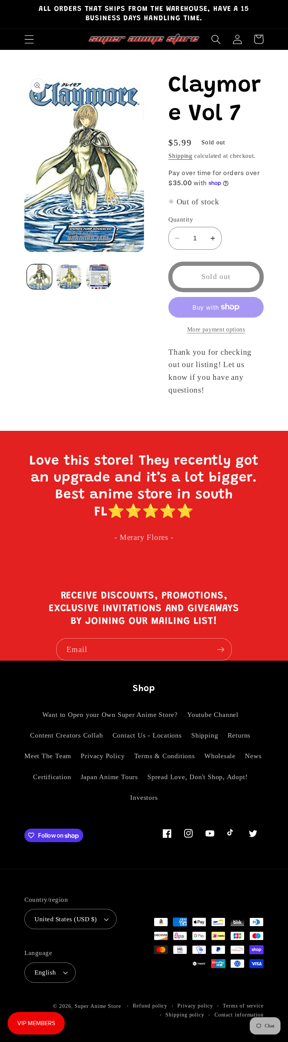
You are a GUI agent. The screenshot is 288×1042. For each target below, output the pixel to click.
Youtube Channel (212, 714)
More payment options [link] (216, 329)
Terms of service (243, 1006)
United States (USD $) (65, 919)
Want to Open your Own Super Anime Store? (110, 714)
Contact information (239, 1015)
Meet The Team (47, 756)
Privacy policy (195, 1006)
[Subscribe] (220, 649)
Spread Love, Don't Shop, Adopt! (197, 777)
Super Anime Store (98, 1006)
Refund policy (150, 1006)
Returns (239, 735)
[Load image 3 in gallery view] (98, 276)
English (45, 972)
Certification (52, 777)
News (253, 756)
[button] (29, 39)
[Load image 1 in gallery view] (39, 276)
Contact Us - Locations (147, 735)
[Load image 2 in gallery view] (69, 276)
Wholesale (220, 756)
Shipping (180, 156)
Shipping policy (184, 1015)
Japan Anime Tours (109, 777)
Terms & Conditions (164, 756)
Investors (144, 797)
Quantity (180, 219)
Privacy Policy (102, 756)
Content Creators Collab (66, 735)
